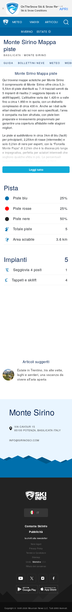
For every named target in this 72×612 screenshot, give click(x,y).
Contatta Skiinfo (36, 526)
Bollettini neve (31, 63)
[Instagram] (42, 578)
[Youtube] (20, 578)
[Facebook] (53, 578)
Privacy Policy (36, 548)
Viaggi (34, 22)
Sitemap (36, 557)
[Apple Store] (48, 589)
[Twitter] (31, 578)
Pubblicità (36, 532)
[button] (66, 22)
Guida (8, 63)
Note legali (36, 543)
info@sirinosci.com (24, 440)
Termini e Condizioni (36, 552)
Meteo (17, 22)
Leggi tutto (36, 170)
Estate (42, 32)
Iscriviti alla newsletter (36, 538)
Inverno (27, 32)
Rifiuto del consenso (36, 566)
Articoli (51, 22)
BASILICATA (12, 55)
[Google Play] (27, 589)
